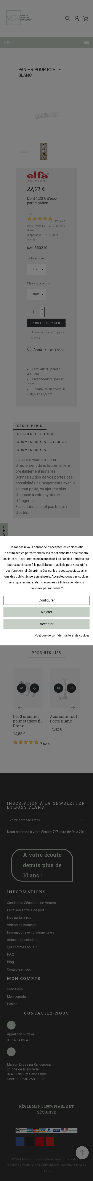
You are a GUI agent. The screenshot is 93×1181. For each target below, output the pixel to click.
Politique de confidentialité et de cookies (62, 635)
